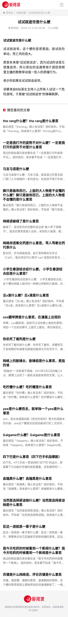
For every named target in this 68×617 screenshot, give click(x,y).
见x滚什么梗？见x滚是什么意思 (26, 295)
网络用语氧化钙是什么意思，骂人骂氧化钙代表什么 (34, 245)
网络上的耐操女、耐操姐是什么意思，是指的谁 (34, 363)
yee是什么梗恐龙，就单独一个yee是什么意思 (33, 411)
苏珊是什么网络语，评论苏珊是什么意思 (32, 574)
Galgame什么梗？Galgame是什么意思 (31, 435)
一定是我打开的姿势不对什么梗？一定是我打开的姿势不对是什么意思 (34, 145)
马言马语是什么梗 (16, 169)
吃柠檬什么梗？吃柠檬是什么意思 (27, 387)
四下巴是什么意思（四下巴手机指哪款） (32, 457)
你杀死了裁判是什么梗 (19, 339)
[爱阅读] (11, 4)
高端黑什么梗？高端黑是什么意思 (27, 478)
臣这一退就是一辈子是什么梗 (24, 526)
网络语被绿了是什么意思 (21, 221)
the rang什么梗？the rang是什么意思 (30, 121)
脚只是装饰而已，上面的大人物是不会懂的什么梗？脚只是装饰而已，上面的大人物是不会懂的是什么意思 (34, 195)
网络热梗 (21, 12)
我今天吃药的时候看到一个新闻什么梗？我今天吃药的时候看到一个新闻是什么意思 (34, 550)
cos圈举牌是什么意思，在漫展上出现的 (32, 317)
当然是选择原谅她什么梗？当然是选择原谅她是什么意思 (34, 503)
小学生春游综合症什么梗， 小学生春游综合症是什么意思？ (32, 271)
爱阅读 (9, 12)
